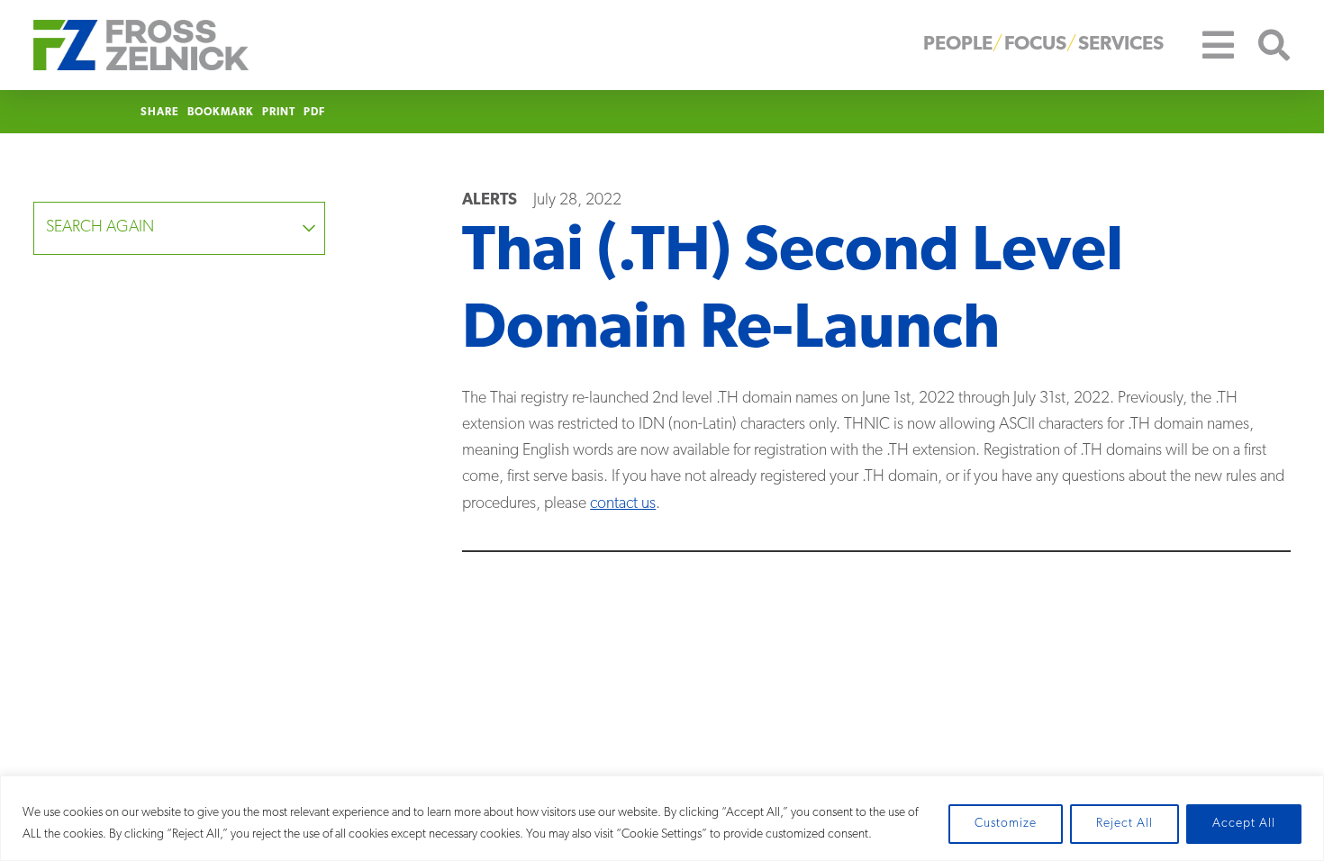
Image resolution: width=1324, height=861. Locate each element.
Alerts (489, 201)
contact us (623, 504)
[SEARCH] (1263, 45)
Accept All (1243, 823)
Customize (1006, 823)
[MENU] (1205, 45)
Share (160, 112)
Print (278, 112)
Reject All (1124, 823)
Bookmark (220, 112)
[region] (662, 818)
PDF (314, 112)
